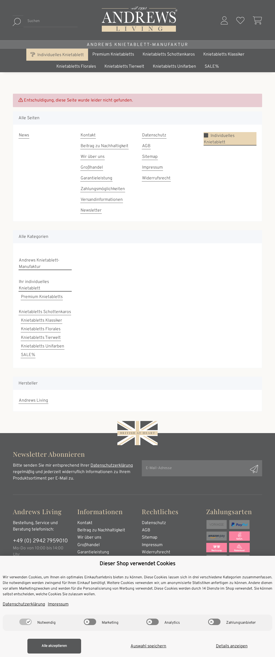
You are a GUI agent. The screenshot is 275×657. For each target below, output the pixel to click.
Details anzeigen (232, 646)
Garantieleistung (96, 178)
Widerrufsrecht (156, 178)
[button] (224, 21)
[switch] (25, 622)
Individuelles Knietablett (60, 55)
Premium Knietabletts (42, 297)
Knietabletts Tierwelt (41, 337)
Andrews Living (33, 400)
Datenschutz (154, 135)
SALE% (28, 355)
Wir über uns (92, 156)
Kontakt (88, 135)
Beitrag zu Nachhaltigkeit (104, 146)
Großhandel (92, 167)
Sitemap (150, 156)
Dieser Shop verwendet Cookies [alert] (137, 563)
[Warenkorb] (255, 21)
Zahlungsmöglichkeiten (103, 189)
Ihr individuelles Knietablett (34, 285)
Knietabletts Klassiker (41, 320)
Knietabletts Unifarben (42, 346)
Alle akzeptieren (54, 646)
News (24, 135)
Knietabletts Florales (40, 329)
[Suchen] (18, 21)
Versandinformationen (102, 199)
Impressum (152, 167)
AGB (146, 146)
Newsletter (91, 210)
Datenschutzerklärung (112, 465)
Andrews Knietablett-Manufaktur (137, 45)
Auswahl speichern (148, 646)
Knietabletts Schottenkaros (45, 312)
